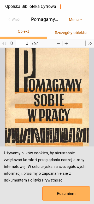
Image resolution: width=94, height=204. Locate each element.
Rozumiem (66, 193)
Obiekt (23, 31)
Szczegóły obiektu (70, 32)
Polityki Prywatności (45, 180)
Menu (74, 19)
